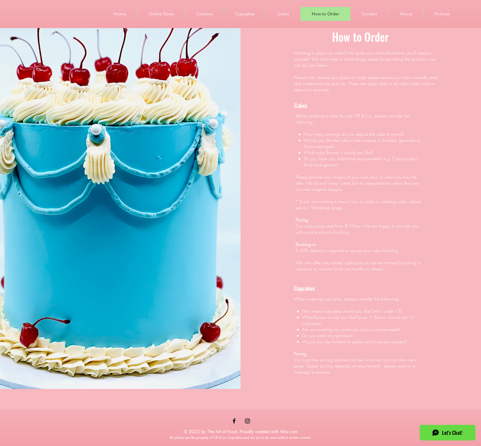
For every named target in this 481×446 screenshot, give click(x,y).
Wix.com (289, 432)
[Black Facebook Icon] (234, 421)
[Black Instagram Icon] (247, 421)
